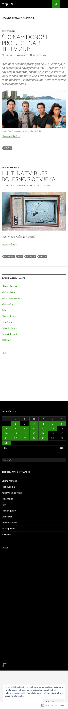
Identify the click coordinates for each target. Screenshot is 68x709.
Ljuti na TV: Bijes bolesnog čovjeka (28, 176)
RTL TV (7, 148)
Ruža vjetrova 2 (9, 334)
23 (24, 438)
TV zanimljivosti (11, 167)
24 (34, 438)
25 (43, 438)
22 (15, 438)
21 (6, 438)
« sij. (4, 447)
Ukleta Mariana (9, 286)
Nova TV (31, 256)
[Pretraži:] (34, 460)
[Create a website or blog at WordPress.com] (3, 666)
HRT (20, 256)
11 (43, 428)
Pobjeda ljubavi (9, 328)
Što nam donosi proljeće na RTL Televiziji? (24, 43)
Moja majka (7, 304)
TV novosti (8, 31)
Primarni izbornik (64, 4)
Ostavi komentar (42, 185)
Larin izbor (7, 322)
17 (34, 433)
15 (15, 433)
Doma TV (9, 256)
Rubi (4, 310)
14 (6, 433)
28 (6, 442)
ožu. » (63, 447)
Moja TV (7, 4)
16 (24, 433)
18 (43, 433)
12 (52, 428)
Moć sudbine (8, 292)
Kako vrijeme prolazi (12, 298)
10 (34, 428)
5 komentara (39, 55)
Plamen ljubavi (9, 316)
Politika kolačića (18, 696)
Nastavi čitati (11, 136)
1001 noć (6, 339)
